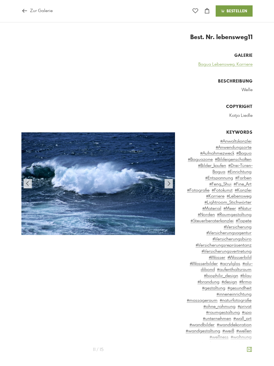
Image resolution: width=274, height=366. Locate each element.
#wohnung (241, 337)
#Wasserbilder (204, 264)
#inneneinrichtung (234, 294)
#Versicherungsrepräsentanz (224, 245)
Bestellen (236, 11)
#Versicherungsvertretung (226, 251)
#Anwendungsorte (234, 147)
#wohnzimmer (215, 343)
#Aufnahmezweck (217, 153)
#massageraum (202, 300)
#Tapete (244, 221)
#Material (211, 208)
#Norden (206, 214)
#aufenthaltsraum (234, 269)
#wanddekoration (234, 325)
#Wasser (217, 257)
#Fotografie (198, 190)
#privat (245, 306)
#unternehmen (217, 318)
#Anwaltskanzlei (236, 141)
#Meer (229, 208)
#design (229, 282)
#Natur (245, 208)
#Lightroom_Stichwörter (228, 202)
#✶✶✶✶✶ (242, 343)
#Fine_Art (243, 184)
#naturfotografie (236, 300)
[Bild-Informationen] (249, 350)
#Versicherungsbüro (232, 239)
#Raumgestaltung (234, 214)
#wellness (219, 337)
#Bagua (244, 153)
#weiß (228, 331)
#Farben (243, 178)
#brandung (208, 282)
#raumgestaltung (223, 312)
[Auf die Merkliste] (195, 11)
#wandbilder (202, 325)
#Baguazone (200, 159)
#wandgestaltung (203, 331)
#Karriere (215, 196)
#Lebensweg (239, 196)
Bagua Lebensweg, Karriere (225, 64)
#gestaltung (213, 288)
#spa (247, 312)
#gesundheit (239, 288)
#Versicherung (238, 227)
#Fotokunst (222, 190)
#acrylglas (230, 264)
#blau (246, 276)
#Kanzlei (243, 190)
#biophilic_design (221, 276)
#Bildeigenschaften (233, 159)
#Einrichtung (239, 172)
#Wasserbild (239, 257)
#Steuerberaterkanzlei (212, 221)
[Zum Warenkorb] (207, 11)
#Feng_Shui (220, 184)
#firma (245, 282)
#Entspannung (219, 178)
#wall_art (242, 318)
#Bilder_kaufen (212, 165)
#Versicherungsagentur (229, 233)
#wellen (244, 331)
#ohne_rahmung (219, 306)
